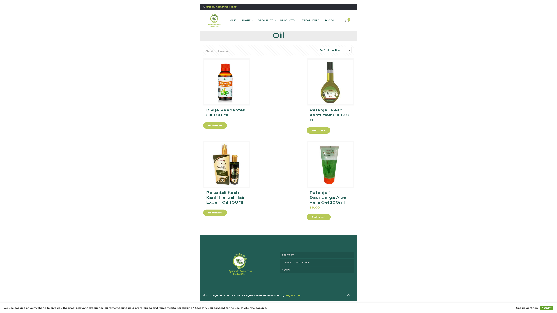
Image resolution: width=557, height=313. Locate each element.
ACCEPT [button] (547, 308)
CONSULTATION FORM (295, 262)
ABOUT (286, 270)
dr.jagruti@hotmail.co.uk (221, 7)
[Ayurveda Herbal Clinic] (214, 20)
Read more (215, 125)
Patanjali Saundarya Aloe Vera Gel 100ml (328, 197)
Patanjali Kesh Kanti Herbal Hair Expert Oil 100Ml (225, 197)
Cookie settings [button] (527, 308)
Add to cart (319, 217)
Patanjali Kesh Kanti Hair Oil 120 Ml (329, 115)
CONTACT (288, 255)
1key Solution (293, 295)
